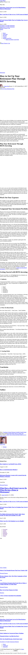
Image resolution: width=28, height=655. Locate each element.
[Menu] (0, 42)
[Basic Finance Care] (5, 28)
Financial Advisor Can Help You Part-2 (9, 636)
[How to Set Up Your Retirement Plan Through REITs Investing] (7, 88)
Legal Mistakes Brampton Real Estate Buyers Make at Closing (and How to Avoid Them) (13, 583)
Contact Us (5, 645)
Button (1, 29)
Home (4, 33)
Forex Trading (3, 567)
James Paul (6, 86)
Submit (15, 650)
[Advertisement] (14, 58)
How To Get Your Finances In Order (9, 590)
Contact (4, 37)
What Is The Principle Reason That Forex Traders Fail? (13, 570)
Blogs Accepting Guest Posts (12, 39)
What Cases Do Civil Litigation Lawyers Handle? (12, 521)
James (22, 649)
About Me (5, 34)
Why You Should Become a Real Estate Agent (11, 639)
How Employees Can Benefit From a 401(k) (10, 464)
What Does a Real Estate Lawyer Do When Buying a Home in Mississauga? (13, 490)
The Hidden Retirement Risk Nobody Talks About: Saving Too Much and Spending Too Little (12, 514)
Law (1, 580)
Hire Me (5, 35)
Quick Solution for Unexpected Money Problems (12, 633)
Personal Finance (4, 485)
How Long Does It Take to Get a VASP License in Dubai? (14, 14)
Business (2, 592)
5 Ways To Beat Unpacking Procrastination (10, 595)
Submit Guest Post (7, 38)
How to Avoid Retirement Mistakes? (9, 469)
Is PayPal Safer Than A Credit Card (15, 433)
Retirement (2, 72)
